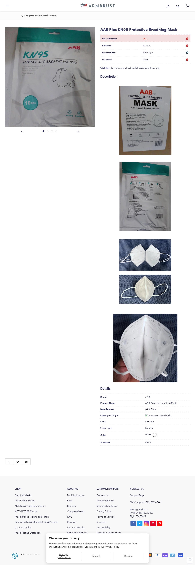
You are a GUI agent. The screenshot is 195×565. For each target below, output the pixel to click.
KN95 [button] (145, 59)
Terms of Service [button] (106, 516)
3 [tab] (52, 131)
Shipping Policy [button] (105, 500)
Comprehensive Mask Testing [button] (40, 15)
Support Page (137, 495)
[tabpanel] (50, 77)
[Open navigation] (7, 6)
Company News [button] (76, 511)
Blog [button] (69, 500)
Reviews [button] (71, 522)
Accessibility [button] (103, 527)
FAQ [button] (69, 516)
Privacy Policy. (112, 546)
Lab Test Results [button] (76, 527)
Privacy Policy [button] (104, 511)
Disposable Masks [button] (25, 500)
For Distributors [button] (75, 495)
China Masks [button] (165, 415)
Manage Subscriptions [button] (109, 532)
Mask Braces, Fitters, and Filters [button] (32, 516)
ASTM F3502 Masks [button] (26, 511)
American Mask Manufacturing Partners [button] (36, 522)
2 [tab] (48, 131)
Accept (96, 556)
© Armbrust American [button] (30, 555)
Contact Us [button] (102, 495)
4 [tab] (56, 131)
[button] (97, 5)
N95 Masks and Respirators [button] (30, 506)
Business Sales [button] (23, 527)
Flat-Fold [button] (149, 421)
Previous (21, 130)
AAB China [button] (150, 409)
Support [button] (101, 522)
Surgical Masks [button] (23, 495)
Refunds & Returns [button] (77, 532)
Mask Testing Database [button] (28, 532)
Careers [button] (71, 506)
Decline (128, 556)
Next (77, 130)
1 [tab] (43, 131)
